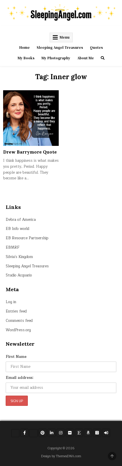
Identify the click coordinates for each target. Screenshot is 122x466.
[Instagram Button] (60, 432)
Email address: (19, 378)
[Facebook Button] (24, 432)
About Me (85, 58)
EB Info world (17, 229)
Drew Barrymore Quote (30, 152)
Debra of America (21, 220)
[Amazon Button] (88, 432)
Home (24, 47)
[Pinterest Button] (42, 432)
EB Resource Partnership (27, 238)
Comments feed (19, 321)
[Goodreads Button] (97, 432)
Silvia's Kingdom (19, 257)
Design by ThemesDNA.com (61, 456)
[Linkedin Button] (51, 432)
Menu (65, 37)
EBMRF (13, 247)
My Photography (55, 58)
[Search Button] (102, 58)
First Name (16, 357)
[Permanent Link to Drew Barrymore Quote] (31, 118)
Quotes (96, 47)
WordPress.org (18, 330)
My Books (26, 58)
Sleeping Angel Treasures (60, 47)
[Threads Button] (33, 433)
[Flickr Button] (69, 432)
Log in (11, 302)
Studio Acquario (19, 275)
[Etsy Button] (79, 432)
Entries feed (16, 311)
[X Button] (15, 433)
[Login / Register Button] (106, 432)
